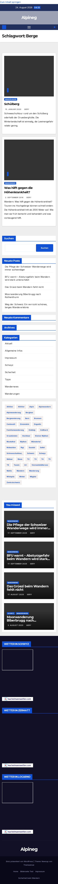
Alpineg (29, 17)
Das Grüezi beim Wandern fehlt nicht (24, 287)
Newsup (45, 861)
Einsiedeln (24, 424)
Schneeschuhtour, (14, 453)
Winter (22, 477)
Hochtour (26, 436)
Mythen (23, 442)
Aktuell (8, 343)
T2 (28, 459)
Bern (27, 418)
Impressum (11, 357)
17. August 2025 (16, 594)
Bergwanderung (13, 418)
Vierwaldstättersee (40, 465)
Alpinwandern (45, 407)
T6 (8, 465)
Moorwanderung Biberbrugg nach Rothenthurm (20, 620)
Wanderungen (10, 99)
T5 (49, 459)
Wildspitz (10, 477)
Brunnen (37, 418)
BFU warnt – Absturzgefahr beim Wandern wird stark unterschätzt (28, 559)
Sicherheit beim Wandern (29, 878)
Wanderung (34, 471)
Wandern (20, 471)
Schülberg (11, 104)
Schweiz (30, 453)
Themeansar (28, 865)
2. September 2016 (14, 197)
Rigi (22, 447)
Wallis (9, 471)
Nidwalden (11, 447)
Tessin (16, 465)
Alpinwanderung (14, 413)
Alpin (31, 407)
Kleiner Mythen (41, 436)
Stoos (20, 459)
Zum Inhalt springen (10, 2)
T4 (42, 459)
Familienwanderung (15, 430)
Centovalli (11, 424)
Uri (25, 465)
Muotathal (11, 442)
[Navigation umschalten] (29, 27)
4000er (21, 407)
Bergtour (29, 413)
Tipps (8, 379)
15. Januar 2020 (13, 109)
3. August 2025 (16, 625)
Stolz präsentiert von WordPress (20, 861)
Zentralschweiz (13, 482)
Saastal (32, 447)
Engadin (37, 424)
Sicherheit (10, 372)
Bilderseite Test (26, 871)
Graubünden (12, 436)
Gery (26, 109)
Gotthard (44, 430)
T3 (35, 459)
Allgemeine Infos (13, 350)
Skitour (10, 459)
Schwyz (9, 365)
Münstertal (36, 442)
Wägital (33, 477)
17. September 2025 (18, 533)
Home (15, 871)
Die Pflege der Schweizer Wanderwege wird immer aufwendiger (27, 528)
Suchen (9, 238)
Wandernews (10, 183)
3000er (10, 407)
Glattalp (32, 430)
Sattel (42, 447)
